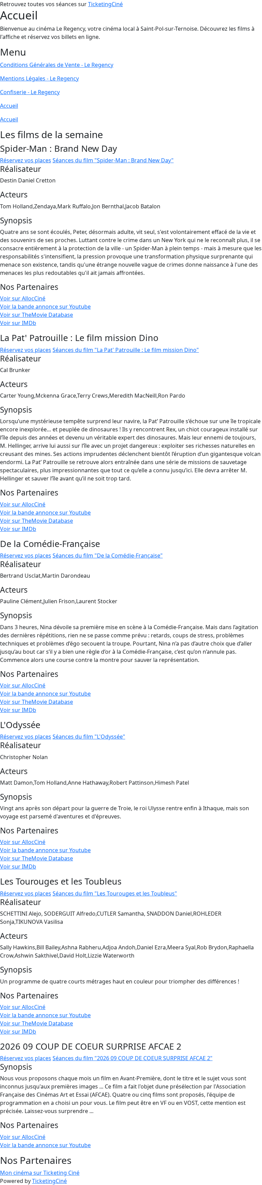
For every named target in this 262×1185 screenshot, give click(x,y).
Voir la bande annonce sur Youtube (45, 306)
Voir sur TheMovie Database (36, 315)
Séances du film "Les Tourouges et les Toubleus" (115, 893)
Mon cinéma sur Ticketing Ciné (39, 1172)
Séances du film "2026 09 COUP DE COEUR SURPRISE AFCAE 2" (133, 1058)
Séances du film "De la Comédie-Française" (108, 555)
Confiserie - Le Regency (30, 92)
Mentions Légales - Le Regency (39, 78)
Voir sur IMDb (18, 323)
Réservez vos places (25, 160)
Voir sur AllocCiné (22, 298)
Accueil (9, 105)
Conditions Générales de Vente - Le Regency (56, 65)
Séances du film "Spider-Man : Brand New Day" (113, 160)
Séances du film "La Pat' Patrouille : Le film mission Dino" (126, 350)
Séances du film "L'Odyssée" (89, 736)
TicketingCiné (105, 4)
